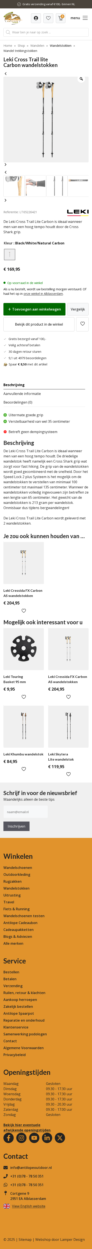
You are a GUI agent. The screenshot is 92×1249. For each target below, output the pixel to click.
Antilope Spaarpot (18, 1013)
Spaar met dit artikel (28, 364)
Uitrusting (12, 895)
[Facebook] (8, 1138)
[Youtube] (34, 1138)
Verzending (12, 985)
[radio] (9, 254)
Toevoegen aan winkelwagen (36, 309)
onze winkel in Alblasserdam (43, 294)
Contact (10, 1041)
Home (7, 45)
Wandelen (37, 45)
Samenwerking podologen (25, 1034)
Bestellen (11, 972)
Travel (8, 902)
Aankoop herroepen (20, 999)
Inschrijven (16, 826)
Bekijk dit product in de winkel (39, 324)
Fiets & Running (16, 909)
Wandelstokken (60, 45)
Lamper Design (72, 1239)
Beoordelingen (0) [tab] (17, 402)
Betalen (9, 979)
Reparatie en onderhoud (24, 1020)
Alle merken (13, 943)
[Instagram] (21, 1138)
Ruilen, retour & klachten (24, 992)
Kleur (8, 243)
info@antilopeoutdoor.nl (31, 1167)
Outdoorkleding (16, 874)
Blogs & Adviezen (17, 936)
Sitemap (25, 1239)
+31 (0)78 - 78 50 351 (27, 1176)
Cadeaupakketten (18, 929)
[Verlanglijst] (36, 18)
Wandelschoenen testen (24, 915)
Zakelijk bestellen (18, 1006)
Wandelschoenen (17, 867)
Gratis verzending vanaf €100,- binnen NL (48, 4)
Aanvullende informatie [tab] (22, 393)
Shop (21, 45)
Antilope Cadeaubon (20, 922)
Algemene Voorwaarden (23, 1047)
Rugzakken (12, 881)
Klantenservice (15, 1027)
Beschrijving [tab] (14, 384)
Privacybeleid (14, 1054)
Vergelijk (78, 309)
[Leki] (78, 214)
